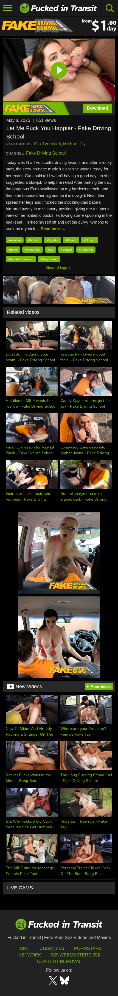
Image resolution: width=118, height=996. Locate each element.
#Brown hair (32, 249)
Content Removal (59, 961)
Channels (52, 948)
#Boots (13, 249)
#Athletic (33, 240)
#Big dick (52, 240)
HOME (23, 948)
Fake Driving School (46, 153)
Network (29, 955)
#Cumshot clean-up (21, 259)
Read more (51, 228)
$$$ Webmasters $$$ (75, 955)
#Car (50, 249)
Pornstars (88, 948)
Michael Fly (74, 144)
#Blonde (71, 240)
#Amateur (15, 240)
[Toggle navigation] (7, 8)
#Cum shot (86, 249)
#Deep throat (49, 259)
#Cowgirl (66, 249)
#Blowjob (89, 240)
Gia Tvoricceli (47, 144)
